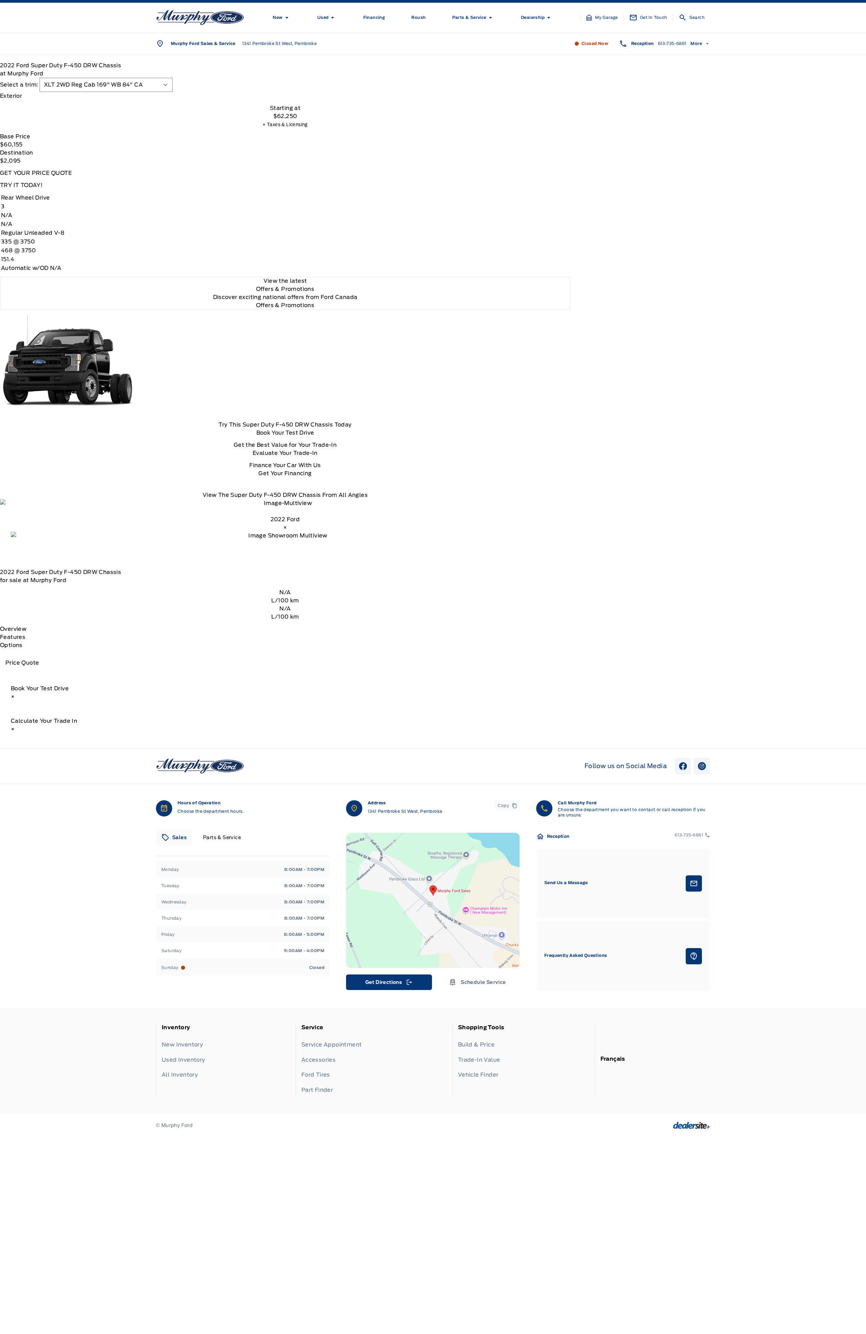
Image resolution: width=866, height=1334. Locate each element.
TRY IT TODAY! (21, 185)
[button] (602, 18)
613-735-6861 (672, 43)
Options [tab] (11, 645)
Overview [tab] (13, 629)
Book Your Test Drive (285, 433)
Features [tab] (12, 637)
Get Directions (388, 984)
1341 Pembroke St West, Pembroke (279, 43)
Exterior (11, 96)
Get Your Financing (285, 473)
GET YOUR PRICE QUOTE (36, 173)
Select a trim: (19, 85)
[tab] (285, 96)
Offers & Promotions (285, 305)
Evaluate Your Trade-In (285, 453)
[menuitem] (282, 18)
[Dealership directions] (433, 900)
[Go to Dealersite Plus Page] (691, 1125)
